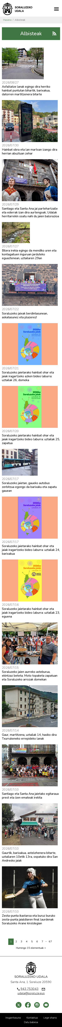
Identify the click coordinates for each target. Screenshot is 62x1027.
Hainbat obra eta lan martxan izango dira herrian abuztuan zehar (29, 152)
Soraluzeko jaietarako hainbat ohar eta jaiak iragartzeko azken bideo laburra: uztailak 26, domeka (28, 376)
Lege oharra (50, 1018)
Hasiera (7, 20)
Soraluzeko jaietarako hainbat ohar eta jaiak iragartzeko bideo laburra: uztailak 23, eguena (31, 613)
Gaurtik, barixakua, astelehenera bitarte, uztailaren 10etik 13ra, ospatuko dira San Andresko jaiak (30, 857)
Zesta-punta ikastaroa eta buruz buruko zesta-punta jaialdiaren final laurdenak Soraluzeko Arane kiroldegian (28, 919)
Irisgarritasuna (13, 1018)
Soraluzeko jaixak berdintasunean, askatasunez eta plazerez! (25, 315)
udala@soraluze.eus (31, 993)
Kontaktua (32, 1018)
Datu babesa (31, 1022)
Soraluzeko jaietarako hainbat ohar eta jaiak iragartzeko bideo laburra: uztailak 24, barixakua (31, 550)
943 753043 (29, 989)
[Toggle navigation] (56, 9)
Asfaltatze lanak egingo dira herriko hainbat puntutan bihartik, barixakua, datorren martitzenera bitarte (26, 90)
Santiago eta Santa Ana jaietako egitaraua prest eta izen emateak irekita (30, 796)
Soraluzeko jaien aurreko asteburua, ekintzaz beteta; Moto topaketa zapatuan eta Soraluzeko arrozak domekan (29, 676)
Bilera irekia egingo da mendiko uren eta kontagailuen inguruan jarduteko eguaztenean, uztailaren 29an (29, 254)
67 (50, 941)
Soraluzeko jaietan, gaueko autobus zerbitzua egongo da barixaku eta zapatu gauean (29, 487)
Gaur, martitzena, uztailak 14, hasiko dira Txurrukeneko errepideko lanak (29, 737)
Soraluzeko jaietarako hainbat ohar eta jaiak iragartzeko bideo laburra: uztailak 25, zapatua (31, 439)
